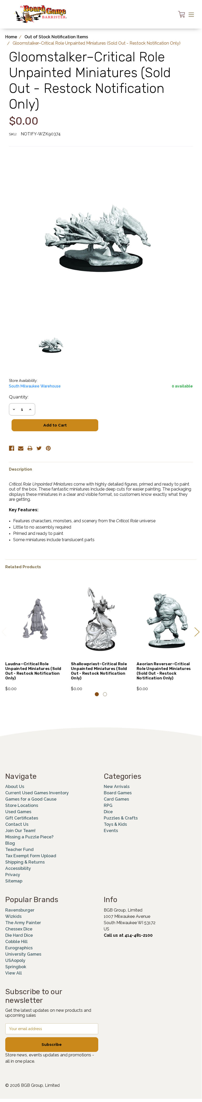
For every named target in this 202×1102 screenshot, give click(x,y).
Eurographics (19, 947)
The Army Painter (23, 922)
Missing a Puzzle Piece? (29, 836)
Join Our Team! (20, 830)
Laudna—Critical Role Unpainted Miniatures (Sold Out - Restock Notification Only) (33, 671)
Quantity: (18, 397)
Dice (108, 811)
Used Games (18, 811)
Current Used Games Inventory (37, 792)
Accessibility (18, 868)
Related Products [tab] (23, 567)
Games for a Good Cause (30, 799)
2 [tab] (105, 694)
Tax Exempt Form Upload (30, 855)
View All (13, 973)
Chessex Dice (18, 929)
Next (196, 632)
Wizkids (13, 916)
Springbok (15, 966)
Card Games (116, 799)
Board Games (118, 792)
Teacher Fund (19, 849)
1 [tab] (97, 694)
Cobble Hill (16, 941)
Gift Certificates (21, 818)
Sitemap (13, 881)
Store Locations (21, 805)
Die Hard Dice (19, 935)
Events (111, 830)
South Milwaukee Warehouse (35, 386)
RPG (108, 805)
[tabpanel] (35, 635)
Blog (10, 843)
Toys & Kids (115, 824)
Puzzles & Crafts (121, 818)
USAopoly (15, 960)
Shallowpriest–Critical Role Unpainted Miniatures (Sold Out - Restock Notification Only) (99, 671)
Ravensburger (19, 910)
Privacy (12, 874)
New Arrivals (117, 786)
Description (20, 469)
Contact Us (16, 824)
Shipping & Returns (25, 862)
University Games (23, 954)
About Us (14, 786)
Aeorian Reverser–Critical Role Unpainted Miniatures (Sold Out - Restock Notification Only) (164, 671)
